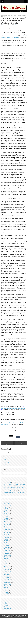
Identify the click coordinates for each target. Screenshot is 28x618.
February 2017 (7, 547)
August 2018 (7, 532)
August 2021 (7, 513)
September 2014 (7, 584)
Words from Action (8, 461)
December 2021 (7, 511)
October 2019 (7, 523)
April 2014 (6, 592)
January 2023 (7, 510)
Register (6, 602)
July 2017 (6, 540)
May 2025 (6, 502)
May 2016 (6, 561)
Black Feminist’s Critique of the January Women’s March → (21, 443)
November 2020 (7, 518)
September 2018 (7, 531)
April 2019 (6, 527)
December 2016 (7, 550)
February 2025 (7, 503)
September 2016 (7, 555)
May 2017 (6, 542)
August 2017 (7, 539)
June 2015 (6, 574)
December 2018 (7, 529)
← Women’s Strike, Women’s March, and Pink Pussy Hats (6, 443)
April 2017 (6, 543)
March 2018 (6, 534)
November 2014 (7, 582)
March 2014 (6, 593)
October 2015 (7, 569)
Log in (5, 603)
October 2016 (7, 553)
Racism (15, 15)
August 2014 (7, 585)
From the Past (7, 462)
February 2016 (7, 566)
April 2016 (6, 563)
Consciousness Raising (6, 15)
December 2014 (7, 581)
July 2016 (6, 558)
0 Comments (17, 24)
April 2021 (6, 515)
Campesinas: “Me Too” (9, 490)
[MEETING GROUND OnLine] (14, 8)
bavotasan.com (20, 616)
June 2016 (6, 560)
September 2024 (7, 505)
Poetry (5, 464)
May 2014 (6, 590)
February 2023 (7, 508)
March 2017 (6, 545)
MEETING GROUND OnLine (13, 615)
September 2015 (7, 571)
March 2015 (6, 577)
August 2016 (7, 556)
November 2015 (7, 568)
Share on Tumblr (18, 437)
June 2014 (6, 589)
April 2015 (6, 576)
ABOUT (5, 459)
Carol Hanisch (4, 24)
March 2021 (6, 516)
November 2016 (7, 552)
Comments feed (7, 606)
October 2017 (7, 537)
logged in (9, 452)
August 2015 (7, 572)
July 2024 (6, 507)
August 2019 (7, 524)
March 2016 (6, 564)
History (12, 15)
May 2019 (6, 526)
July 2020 (6, 519)
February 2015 (7, 579)
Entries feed (6, 605)
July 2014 (6, 587)
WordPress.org (7, 608)
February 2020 (7, 521)
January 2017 (7, 548)
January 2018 (7, 535)
